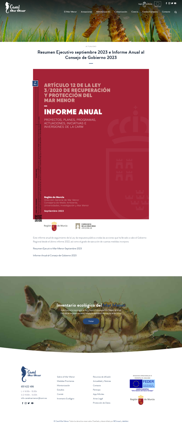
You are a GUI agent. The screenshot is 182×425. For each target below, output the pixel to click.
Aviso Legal (98, 399)
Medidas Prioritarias (65, 381)
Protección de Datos (101, 403)
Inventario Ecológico (65, 399)
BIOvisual (117, 421)
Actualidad (91, 46)
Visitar (91, 321)
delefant (125, 421)
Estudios (60, 390)
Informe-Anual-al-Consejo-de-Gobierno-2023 (54, 256)
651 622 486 (27, 387)
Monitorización (63, 386)
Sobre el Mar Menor (66, 377)
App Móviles (98, 394)
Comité (60, 394)
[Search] (174, 12)
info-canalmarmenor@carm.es (34, 398)
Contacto (166, 12)
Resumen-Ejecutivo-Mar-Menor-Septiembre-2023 (57, 249)
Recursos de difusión (102, 377)
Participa (96, 390)
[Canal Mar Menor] (18, 7)
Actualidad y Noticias (102, 381)
